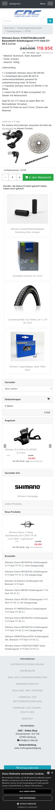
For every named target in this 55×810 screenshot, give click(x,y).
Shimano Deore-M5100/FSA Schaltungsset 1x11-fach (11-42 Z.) (26, 619)
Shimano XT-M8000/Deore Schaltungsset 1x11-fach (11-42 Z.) (26, 610)
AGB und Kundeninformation (27, 677)
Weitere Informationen (33, 786)
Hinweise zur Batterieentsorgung (27, 699)
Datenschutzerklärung (27, 664)
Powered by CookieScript (28, 807)
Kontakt (27, 718)
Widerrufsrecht (27, 684)
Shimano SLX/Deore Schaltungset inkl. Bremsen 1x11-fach (24, 582)
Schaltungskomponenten (29, 28)
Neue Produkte (13, 512)
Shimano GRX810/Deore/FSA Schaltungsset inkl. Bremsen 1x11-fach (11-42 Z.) (27, 638)
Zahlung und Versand (27, 690)
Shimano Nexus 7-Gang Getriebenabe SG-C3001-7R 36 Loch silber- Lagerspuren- (21, 535)
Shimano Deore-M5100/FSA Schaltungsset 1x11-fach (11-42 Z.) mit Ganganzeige (26, 629)
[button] (4, 446)
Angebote (10, 420)
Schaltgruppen (14, 31)
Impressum (27, 670)
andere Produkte (13, 503)
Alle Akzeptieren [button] (27, 791)
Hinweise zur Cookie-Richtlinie (27, 709)
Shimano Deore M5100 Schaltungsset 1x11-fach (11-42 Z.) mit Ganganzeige (26, 601)
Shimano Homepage (27, 496)
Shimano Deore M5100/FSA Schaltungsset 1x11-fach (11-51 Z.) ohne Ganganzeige (26, 564)
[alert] (27, 789)
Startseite (9, 28)
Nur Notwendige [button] (27, 798)
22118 (28, 31)
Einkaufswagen (13, 399)
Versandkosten (46, 53)
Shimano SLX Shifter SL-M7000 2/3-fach (21, 451)
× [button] (52, 773)
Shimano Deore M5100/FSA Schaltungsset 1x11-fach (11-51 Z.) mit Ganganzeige (26, 573)
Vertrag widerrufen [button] (28, 768)
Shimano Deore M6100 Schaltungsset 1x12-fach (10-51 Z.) (27, 592)
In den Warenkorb (39, 177)
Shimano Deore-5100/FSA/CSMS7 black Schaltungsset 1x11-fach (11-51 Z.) (25, 647)
